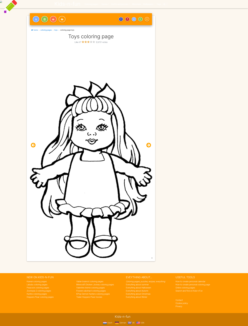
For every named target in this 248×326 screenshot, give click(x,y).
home (35, 30)
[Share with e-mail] (147, 19)
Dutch (109, 323)
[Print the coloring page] (53, 19)
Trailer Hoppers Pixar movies (89, 297)
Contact (179, 300)
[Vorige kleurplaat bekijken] (34, 145)
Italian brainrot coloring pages (89, 281)
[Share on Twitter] (134, 19)
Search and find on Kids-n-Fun (189, 290)
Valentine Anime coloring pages (90, 287)
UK (133, 323)
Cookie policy (182, 303)
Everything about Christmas (138, 294)
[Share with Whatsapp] (140, 19)
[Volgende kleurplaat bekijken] (147, 145)
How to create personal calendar (190, 281)
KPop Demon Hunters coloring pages (93, 294)
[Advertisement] (91, 62)
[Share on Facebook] (121, 19)
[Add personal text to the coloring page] (36, 19)
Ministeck (136, 4)
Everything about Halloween (138, 287)
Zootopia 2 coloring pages (39, 290)
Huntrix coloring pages (37, 294)
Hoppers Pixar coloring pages (40, 297)
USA (142, 323)
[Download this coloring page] (62, 19)
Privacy (179, 306)
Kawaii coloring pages (37, 281)
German (122, 323)
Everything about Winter (136, 297)
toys (56, 30)
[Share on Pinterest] (127, 19)
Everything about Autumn (137, 290)
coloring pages (46, 30)
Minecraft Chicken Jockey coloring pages (95, 284)
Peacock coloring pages (38, 287)
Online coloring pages (185, 287)
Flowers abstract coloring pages (91, 290)
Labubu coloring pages (37, 284)
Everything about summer (137, 284)
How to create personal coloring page (193, 284)
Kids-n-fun (67, 4)
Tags (159, 4)
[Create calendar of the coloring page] (44, 19)
